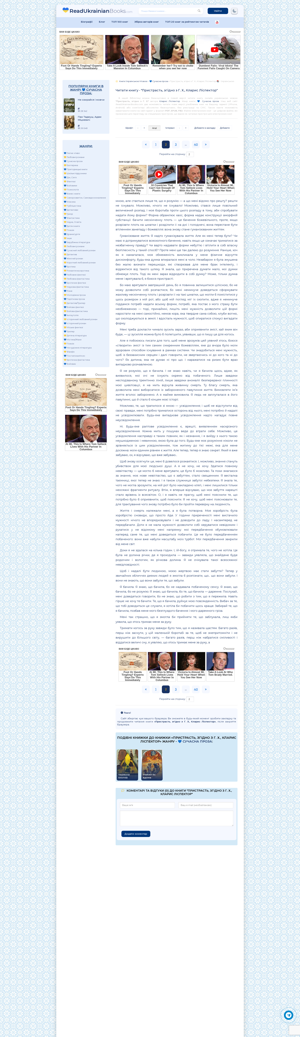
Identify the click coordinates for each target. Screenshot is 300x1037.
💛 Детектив (70, 254)
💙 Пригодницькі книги (75, 169)
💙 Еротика (69, 266)
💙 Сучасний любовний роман (79, 250)
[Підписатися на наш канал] (217, 22)
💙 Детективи (71, 210)
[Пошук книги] (199, 11)
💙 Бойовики (70, 185)
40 (196, 144)
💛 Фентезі (69, 181)
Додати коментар (136, 833)
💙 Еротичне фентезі (75, 283)
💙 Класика (69, 201)
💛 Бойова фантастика (76, 311)
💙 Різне (68, 291)
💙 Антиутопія (71, 315)
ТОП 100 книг (119, 21)
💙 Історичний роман (75, 323)
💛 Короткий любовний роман (80, 262)
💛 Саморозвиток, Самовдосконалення (85, 197)
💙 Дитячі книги (72, 226)
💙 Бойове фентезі (74, 307)
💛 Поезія (69, 230)
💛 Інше (68, 238)
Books (101, 11)
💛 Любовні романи (74, 157)
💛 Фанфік (69, 351)
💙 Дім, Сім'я (70, 177)
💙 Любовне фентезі (75, 274)
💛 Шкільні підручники (75, 173)
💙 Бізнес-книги (72, 193)
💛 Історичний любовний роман (80, 319)
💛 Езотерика (71, 165)
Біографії (87, 21)
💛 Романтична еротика (76, 270)
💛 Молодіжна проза (75, 295)
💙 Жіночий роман (73, 258)
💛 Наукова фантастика (76, 287)
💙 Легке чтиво (72, 153)
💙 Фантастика (72, 218)
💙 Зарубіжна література (77, 242)
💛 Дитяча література (75, 335)
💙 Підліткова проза (74, 299)
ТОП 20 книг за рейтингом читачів (187, 21)
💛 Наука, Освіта (72, 222)
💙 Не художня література (78, 347)
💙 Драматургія (72, 234)
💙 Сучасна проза (73, 161)
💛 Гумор (68, 214)
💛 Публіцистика (72, 206)
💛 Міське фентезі (73, 327)
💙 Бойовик (70, 364)
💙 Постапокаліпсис (74, 356)
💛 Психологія (71, 189)
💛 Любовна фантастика (77, 278)
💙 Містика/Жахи (72, 339)
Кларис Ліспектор (169, 101)
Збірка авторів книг (146, 21)
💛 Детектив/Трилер (74, 303)
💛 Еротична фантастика (77, 360)
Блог (102, 21)
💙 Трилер (69, 331)
